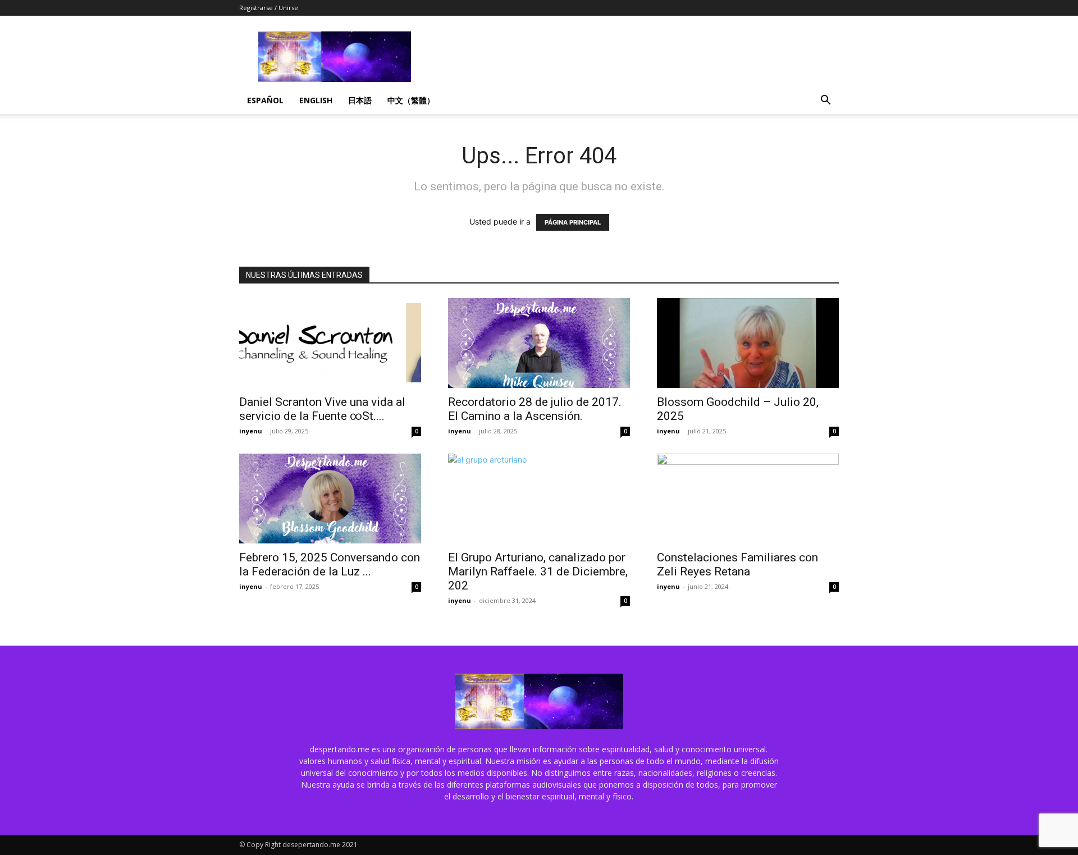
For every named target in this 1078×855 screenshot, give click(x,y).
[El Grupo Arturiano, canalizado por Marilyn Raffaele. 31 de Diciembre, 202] (539, 498)
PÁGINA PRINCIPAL (573, 222)
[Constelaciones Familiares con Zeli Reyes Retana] (748, 498)
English (315, 100)
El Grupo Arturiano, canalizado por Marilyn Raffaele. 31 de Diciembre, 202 (538, 571)
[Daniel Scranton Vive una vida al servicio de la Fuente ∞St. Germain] (330, 343)
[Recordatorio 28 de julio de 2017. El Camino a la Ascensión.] (539, 343)
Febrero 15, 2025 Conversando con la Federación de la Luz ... (329, 564)
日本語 (360, 100)
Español (265, 100)
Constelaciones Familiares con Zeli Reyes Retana (737, 564)
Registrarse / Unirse (268, 7)
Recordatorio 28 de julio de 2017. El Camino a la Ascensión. (535, 409)
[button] (825, 101)
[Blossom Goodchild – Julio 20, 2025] (748, 343)
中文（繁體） (411, 100)
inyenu (250, 431)
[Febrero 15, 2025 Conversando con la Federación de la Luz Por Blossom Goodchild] (330, 498)
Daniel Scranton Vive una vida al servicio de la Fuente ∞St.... (322, 409)
